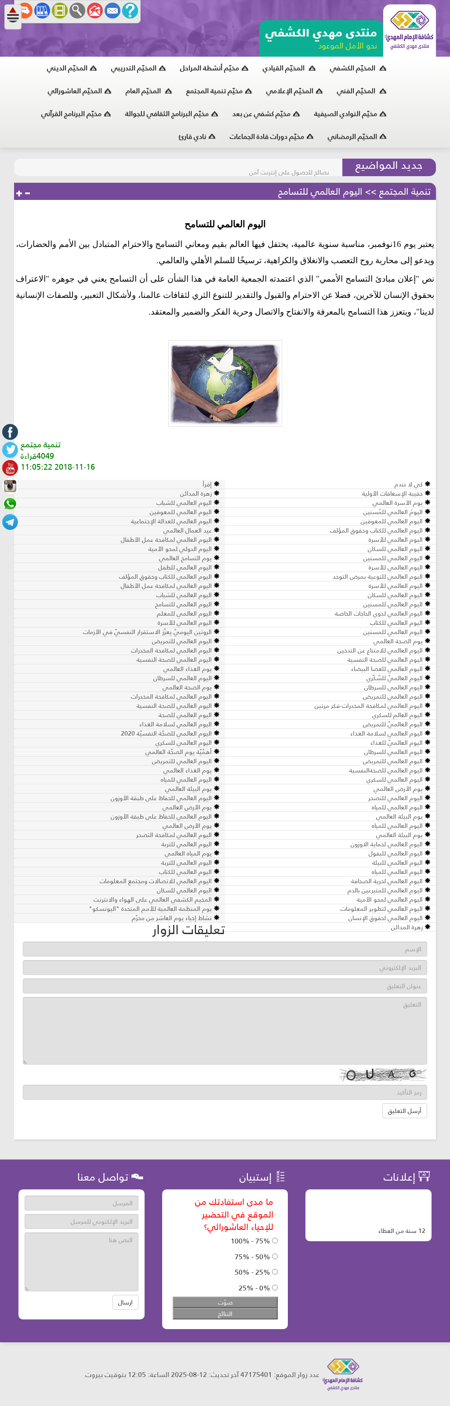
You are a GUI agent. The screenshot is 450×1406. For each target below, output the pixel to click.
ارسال (125, 1302)
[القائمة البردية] (95, 10)
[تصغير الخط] (27, 194)
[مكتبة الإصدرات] (42, 10)
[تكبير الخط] (19, 194)
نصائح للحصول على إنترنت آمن (289, 167)
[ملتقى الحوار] (25, 10)
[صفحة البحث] (77, 10)
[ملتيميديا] (60, 10)
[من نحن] (130, 10)
